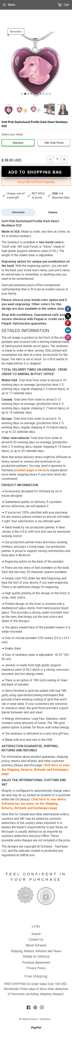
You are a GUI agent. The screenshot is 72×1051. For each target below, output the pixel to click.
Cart (66, 5)
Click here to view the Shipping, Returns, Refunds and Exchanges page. (36, 769)
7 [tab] (40, 94)
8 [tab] (43, 94)
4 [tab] (31, 94)
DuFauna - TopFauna (39, 1019)
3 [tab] (28, 94)
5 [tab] (34, 94)
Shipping (52, 212)
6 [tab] (37, 94)
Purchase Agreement (36, 962)
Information (18, 212)
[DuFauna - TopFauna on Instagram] (42, 1008)
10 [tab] (49, 94)
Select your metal (12, 134)
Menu (11, 5)
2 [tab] (25, 94)
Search (36, 934)
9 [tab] (46, 94)
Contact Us (36, 939)
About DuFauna (36, 945)
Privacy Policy (36, 968)
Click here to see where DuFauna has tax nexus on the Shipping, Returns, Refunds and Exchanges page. (34, 804)
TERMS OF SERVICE (36, 957)
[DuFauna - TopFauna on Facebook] (28, 1008)
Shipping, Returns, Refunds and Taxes (36, 951)
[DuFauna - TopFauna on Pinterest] (35, 1008)
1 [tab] (22, 94)
